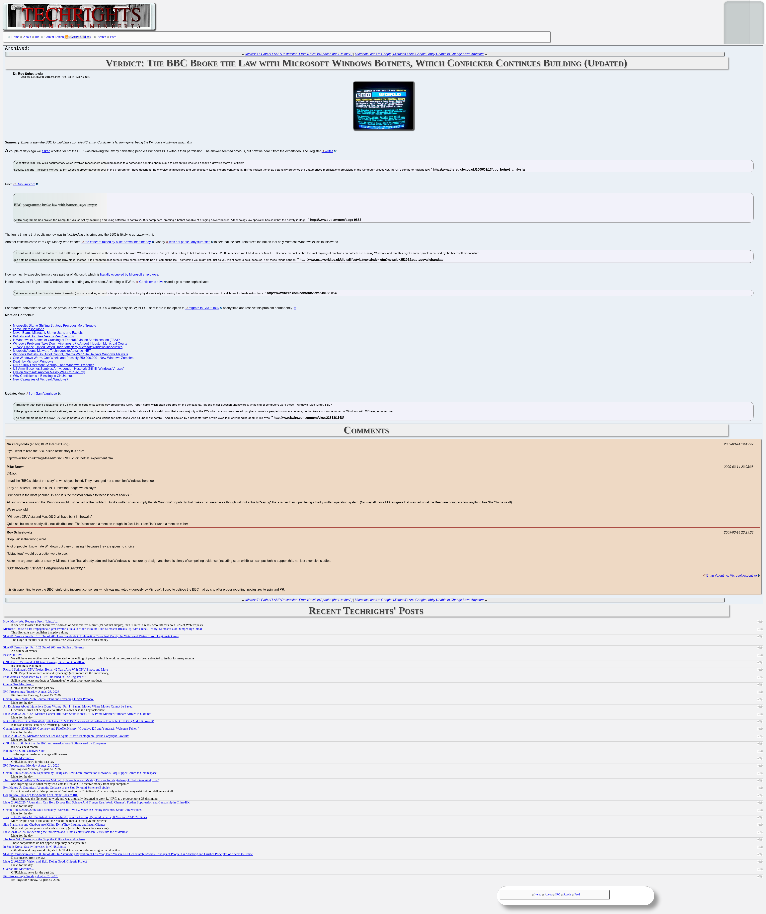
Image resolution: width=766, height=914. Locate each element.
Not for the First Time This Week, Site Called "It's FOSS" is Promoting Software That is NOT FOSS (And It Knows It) (78, 721)
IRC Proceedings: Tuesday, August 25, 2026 (31, 691)
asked (46, 151)
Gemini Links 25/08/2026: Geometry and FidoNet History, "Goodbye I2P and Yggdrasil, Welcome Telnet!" (71, 728)
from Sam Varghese (43, 393)
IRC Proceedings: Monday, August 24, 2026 (31, 765)
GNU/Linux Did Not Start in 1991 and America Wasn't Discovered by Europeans (54, 743)
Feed (113, 37)
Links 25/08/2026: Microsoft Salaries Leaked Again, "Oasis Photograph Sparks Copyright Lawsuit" (66, 736)
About (27, 37)
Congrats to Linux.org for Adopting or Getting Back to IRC (40, 795)
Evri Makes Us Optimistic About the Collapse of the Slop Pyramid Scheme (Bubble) (56, 787)
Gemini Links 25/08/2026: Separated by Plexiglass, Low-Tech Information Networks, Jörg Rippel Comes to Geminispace (80, 773)
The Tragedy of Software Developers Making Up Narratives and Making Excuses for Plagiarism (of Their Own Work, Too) (81, 780)
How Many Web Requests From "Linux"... (30, 621)
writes (329, 151)
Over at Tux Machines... (18, 684)
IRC (37, 37)
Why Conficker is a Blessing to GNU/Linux (43, 375)
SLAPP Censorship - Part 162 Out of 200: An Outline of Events (43, 647)
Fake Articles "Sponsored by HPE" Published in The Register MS (44, 677)
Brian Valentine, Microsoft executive (731, 575)
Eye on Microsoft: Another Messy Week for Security (49, 372)
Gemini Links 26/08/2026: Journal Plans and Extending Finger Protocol (48, 699)
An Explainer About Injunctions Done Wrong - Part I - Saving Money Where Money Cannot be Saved (67, 706)
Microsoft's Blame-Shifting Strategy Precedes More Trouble (54, 325)
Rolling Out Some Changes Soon (24, 750)
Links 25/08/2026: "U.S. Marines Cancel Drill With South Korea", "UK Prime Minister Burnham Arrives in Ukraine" (77, 713)
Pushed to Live (12, 654)
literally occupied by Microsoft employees (129, 274)
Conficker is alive (151, 282)
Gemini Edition (54, 37)
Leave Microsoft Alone (28, 329)
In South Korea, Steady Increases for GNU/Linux (34, 846)
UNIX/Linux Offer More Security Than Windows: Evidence (53, 365)
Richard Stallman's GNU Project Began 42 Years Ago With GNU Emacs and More (55, 669)
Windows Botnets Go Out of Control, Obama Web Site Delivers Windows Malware (70, 354)
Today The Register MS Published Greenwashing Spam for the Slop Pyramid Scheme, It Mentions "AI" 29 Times (75, 817)
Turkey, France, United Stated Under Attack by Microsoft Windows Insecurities (67, 347)
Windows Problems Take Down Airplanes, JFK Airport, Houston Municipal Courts (70, 343)
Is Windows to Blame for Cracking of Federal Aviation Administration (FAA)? (66, 340)
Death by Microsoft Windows (33, 361)
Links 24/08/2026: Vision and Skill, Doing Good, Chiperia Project (45, 861)
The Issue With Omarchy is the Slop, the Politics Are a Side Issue (44, 839)
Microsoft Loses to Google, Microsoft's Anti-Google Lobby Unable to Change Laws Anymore (419, 54)
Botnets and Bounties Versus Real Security (43, 336)
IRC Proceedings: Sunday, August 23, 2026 (30, 876)
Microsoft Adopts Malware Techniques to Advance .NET (52, 350)
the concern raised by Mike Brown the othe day (118, 242)
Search (102, 37)
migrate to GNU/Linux (204, 308)
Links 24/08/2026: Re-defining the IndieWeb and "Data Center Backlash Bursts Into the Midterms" (65, 832)
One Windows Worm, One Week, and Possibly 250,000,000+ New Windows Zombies (73, 358)
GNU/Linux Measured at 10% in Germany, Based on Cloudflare (44, 662)
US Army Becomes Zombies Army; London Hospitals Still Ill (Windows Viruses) (68, 368)
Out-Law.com (26, 184)
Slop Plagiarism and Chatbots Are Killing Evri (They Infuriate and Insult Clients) (54, 824)
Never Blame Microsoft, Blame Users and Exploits (48, 332)
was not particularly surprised (189, 242)
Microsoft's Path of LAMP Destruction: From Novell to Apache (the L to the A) (298, 54)
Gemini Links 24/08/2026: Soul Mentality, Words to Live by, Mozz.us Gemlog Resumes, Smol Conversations (72, 809)
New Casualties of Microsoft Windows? (40, 379)
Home (15, 37)
